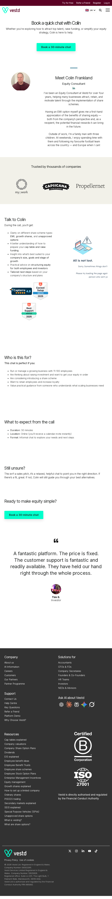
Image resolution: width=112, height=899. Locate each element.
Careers (8, 671)
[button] (61, 704)
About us (9, 662)
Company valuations (15, 743)
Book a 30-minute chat (56, 47)
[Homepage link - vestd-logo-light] (15, 855)
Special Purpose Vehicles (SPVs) (21, 811)
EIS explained (11, 756)
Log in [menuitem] (107, 3)
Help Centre (10, 703)
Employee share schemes (18, 769)
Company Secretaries (69, 671)
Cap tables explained (15, 739)
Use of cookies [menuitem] (26, 860)
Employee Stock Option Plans (20, 773)
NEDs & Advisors (67, 687)
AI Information (11, 666)
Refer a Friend (11, 711)
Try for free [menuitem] (67, 3)
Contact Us (10, 698)
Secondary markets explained (20, 803)
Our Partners (11, 679)
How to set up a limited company (22, 790)
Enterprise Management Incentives (22, 777)
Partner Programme (14, 683)
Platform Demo (12, 715)
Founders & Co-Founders (71, 675)
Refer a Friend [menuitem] (83, 3)
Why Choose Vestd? (15, 720)
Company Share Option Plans (20, 748)
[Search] (100, 10)
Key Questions (12, 707)
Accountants (65, 662)
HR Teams (63, 679)
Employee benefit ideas (16, 760)
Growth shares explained (17, 786)
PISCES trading (12, 798)
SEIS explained (12, 807)
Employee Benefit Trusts (17, 765)
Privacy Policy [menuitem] (11, 860)
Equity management (14, 782)
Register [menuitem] (97, 3)
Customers (10, 675)
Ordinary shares (12, 794)
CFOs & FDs (64, 666)
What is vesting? (13, 820)
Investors (63, 683)
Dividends (9, 752)
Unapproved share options (18, 815)
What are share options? (17, 824)
